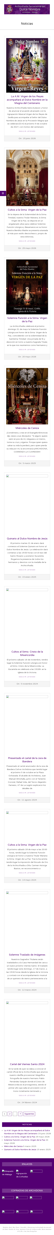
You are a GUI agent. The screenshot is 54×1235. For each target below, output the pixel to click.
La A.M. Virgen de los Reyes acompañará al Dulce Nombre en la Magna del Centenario (27, 100)
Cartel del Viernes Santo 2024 (27, 1064)
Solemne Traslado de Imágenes (27, 954)
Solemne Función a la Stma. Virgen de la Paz (24, 1140)
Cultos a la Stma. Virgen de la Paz (27, 209)
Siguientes (29, 1114)
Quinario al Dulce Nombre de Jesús (27, 538)
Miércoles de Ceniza (27, 428)
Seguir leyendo (27, 131)
